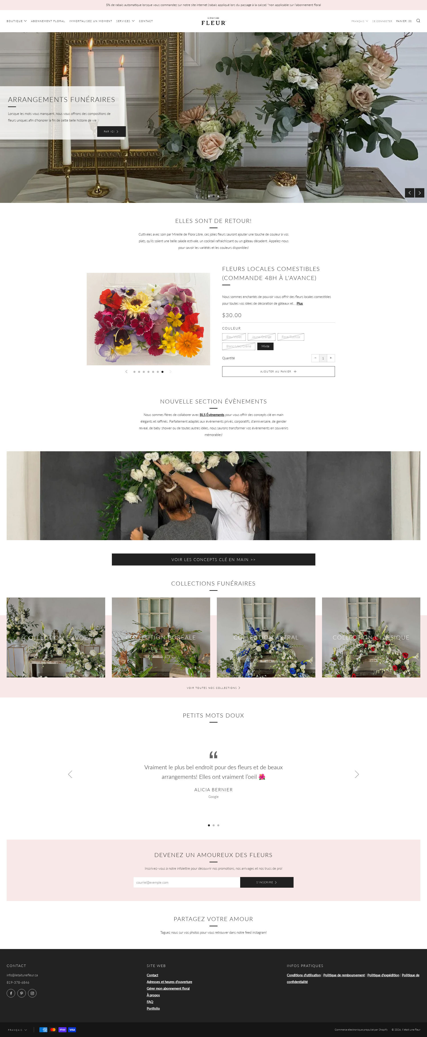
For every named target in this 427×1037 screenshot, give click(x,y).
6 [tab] (158, 372)
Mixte (265, 346)
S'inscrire (264, 882)
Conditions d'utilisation (304, 975)
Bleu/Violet (234, 337)
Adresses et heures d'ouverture (169, 982)
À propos (153, 995)
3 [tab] (218, 196)
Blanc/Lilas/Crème (238, 346)
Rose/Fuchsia (291, 337)
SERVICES (123, 21)
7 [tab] (162, 372)
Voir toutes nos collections (212, 687)
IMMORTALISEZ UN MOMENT (90, 21)
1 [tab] (209, 196)
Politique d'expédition (383, 975)
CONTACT (146, 21)
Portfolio (153, 1008)
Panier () (404, 21)
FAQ (150, 1002)
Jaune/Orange (261, 337)
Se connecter (382, 21)
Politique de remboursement (344, 975)
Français (358, 21)
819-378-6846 (18, 982)
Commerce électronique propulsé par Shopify (361, 1029)
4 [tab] (148, 372)
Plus (300, 303)
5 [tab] (153, 372)
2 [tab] (214, 196)
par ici (109, 131)
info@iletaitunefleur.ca (22, 975)
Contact (152, 975)
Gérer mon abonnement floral (168, 988)
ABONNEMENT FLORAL (48, 21)
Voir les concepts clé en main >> (213, 559)
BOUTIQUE (15, 21)
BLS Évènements (212, 415)
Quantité (228, 358)
